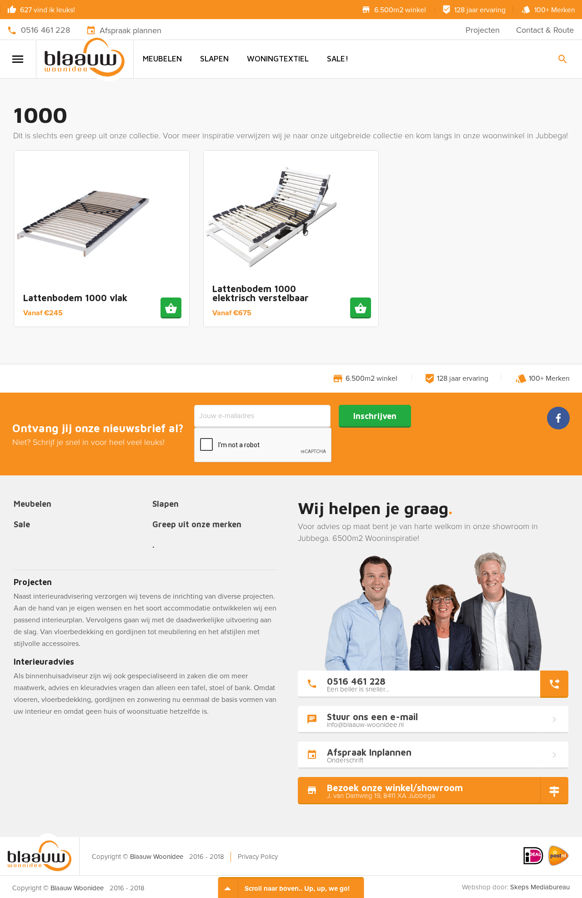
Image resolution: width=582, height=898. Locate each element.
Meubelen (162, 58)
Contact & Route (545, 30)
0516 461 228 (45, 30)
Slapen (214, 58)
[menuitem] (162, 59)
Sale (22, 524)
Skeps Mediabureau (540, 887)
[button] (171, 308)
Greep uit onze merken (196, 524)
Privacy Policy (258, 857)
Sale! (337, 58)
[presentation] (263, 445)
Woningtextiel (278, 58)
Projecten (483, 30)
